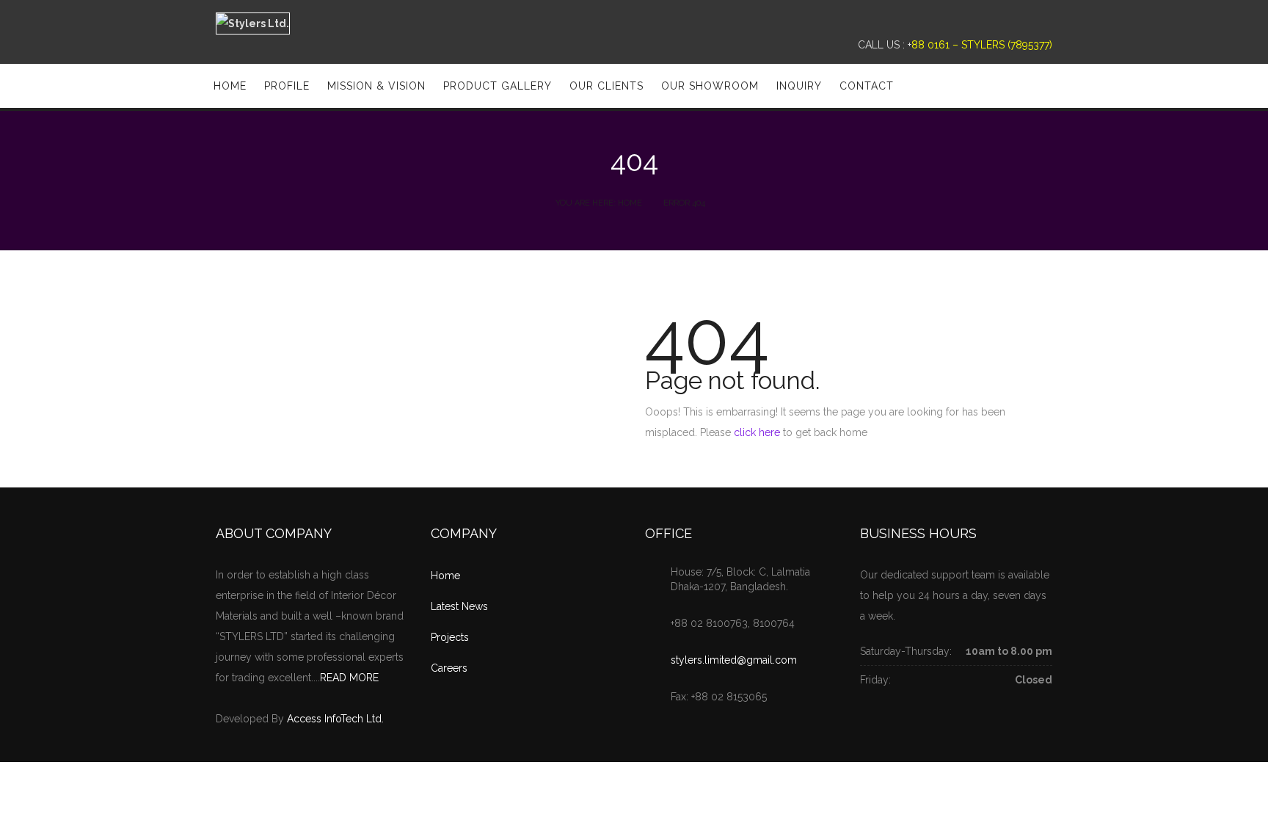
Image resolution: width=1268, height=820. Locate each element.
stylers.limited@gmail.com (734, 660)
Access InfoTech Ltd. (335, 719)
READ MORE (349, 677)
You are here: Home (598, 203)
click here (757, 432)
